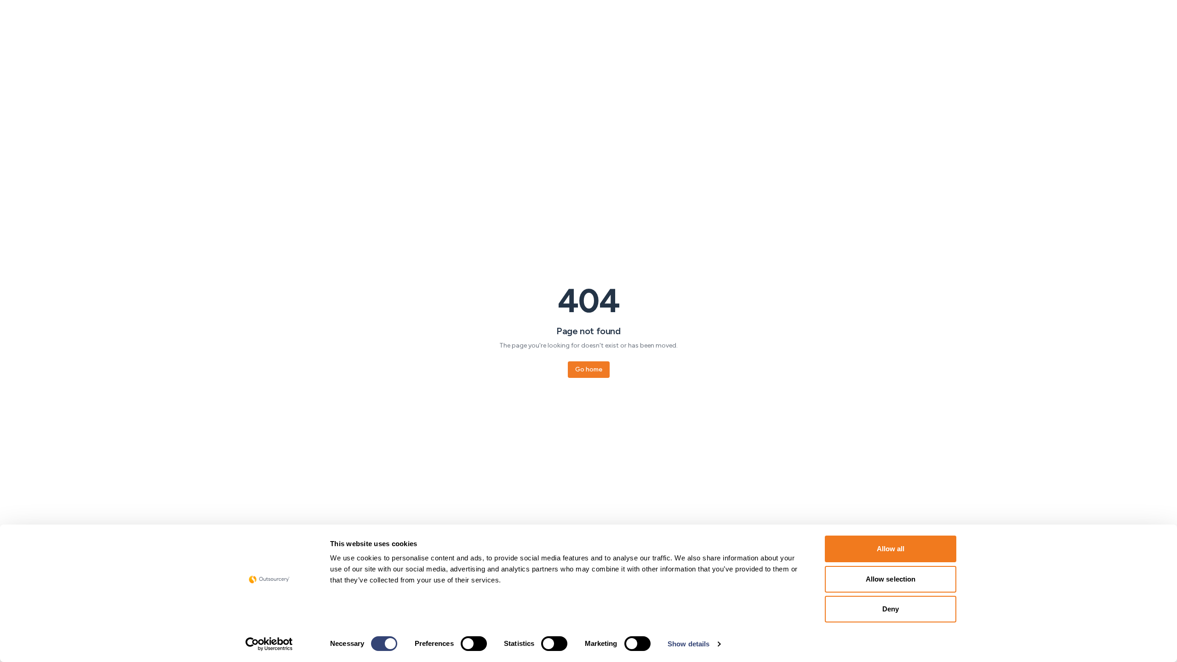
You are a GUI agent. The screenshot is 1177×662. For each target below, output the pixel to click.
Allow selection (891, 579)
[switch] (474, 643)
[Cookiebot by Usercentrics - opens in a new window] (269, 644)
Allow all (891, 549)
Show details (688, 644)
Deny (890, 609)
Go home (588, 369)
